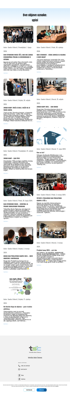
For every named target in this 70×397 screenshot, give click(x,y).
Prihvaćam (41, 390)
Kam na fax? (40, 152)
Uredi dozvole (29, 390)
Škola (22, 375)
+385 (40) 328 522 (25, 366)
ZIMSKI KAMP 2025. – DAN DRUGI (47, 107)
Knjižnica (22, 379)
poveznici (57, 386)
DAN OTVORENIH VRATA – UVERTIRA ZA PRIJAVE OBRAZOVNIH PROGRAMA (16, 205)
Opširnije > (6, 73)
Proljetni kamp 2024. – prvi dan (47, 250)
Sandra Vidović (12, 47)
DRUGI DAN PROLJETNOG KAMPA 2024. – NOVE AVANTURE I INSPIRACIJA (18, 257)
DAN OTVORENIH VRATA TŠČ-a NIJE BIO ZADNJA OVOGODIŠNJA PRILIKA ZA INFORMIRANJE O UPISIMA (18, 57)
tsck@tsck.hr (24, 369)
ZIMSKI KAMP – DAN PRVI (12, 158)
